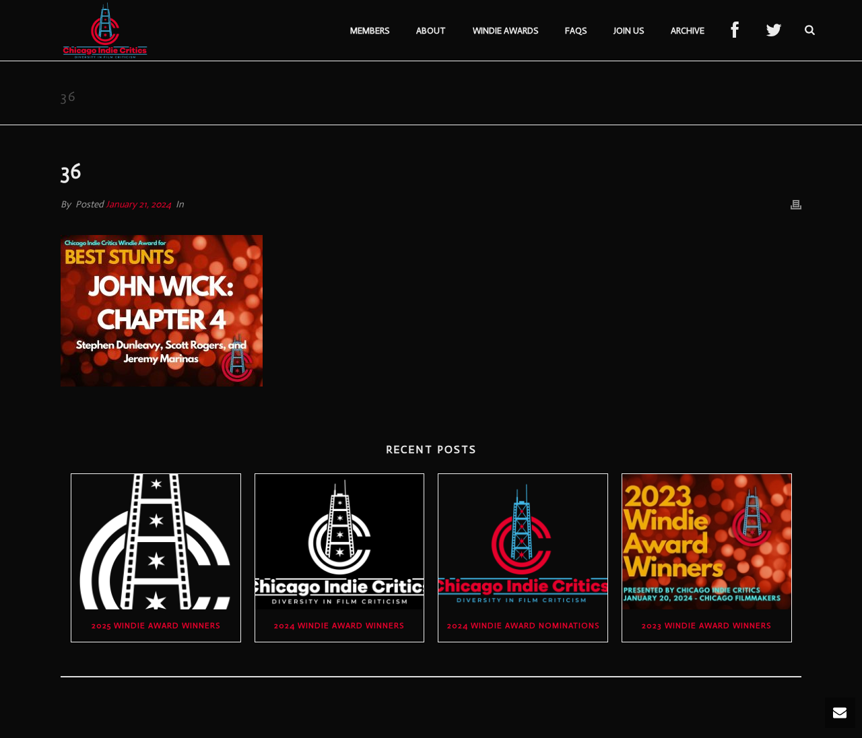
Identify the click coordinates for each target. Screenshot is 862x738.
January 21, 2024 (138, 204)
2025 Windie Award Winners (156, 625)
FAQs (576, 31)
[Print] (796, 204)
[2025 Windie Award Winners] (155, 541)
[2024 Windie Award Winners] (339, 541)
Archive (687, 31)
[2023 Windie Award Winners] (706, 541)
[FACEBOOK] (735, 31)
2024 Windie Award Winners (339, 625)
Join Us (629, 31)
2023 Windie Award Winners (706, 625)
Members (369, 31)
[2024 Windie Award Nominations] (522, 541)
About (431, 31)
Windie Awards (505, 31)
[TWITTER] (773, 31)
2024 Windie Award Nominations (523, 625)
